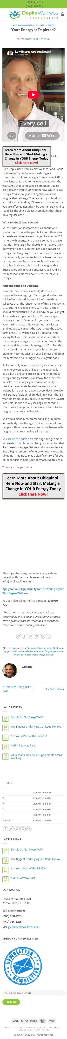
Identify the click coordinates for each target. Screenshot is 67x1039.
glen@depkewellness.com (24, 927)
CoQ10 (14, 651)
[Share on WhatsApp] (18, 636)
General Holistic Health (39, 25)
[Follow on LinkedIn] (23, 828)
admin (47, 39)
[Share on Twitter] (30, 636)
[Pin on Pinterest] (42, 636)
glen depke (58, 651)
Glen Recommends (24, 1027)
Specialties (55, 1027)
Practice (42, 1027)
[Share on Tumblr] (48, 636)
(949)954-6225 (34, 6)
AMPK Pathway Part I (23, 745)
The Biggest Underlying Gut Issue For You (36, 726)
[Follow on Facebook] (5, 828)
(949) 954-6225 (12, 921)
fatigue (48, 651)
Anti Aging (19, 25)
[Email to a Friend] (36, 636)
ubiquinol (49, 654)
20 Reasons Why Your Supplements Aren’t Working (36, 756)
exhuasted (39, 651)
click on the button (17, 439)
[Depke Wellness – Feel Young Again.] (33, 14)
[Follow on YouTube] (29, 828)
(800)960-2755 (34, 2)
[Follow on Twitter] (11, 828)
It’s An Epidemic (55, 689)
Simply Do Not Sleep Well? (27, 717)
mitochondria (31, 654)
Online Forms (26, 1029)
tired (41, 654)
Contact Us (42, 1029)
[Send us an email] (17, 828)
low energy (18, 654)
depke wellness (25, 651)
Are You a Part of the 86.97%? (29, 736)
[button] (4, 14)
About (8, 1027)
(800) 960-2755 (11, 916)
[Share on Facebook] (24, 636)
